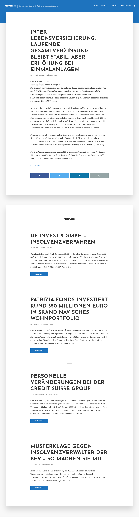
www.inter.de (36, 166)
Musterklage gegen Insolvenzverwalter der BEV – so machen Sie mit (68, 453)
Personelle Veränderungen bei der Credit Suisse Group (67, 382)
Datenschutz (126, 6)
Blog (96, 6)
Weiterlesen (39, 274)
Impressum (114, 6)
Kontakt (104, 6)
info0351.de (10, 6)
